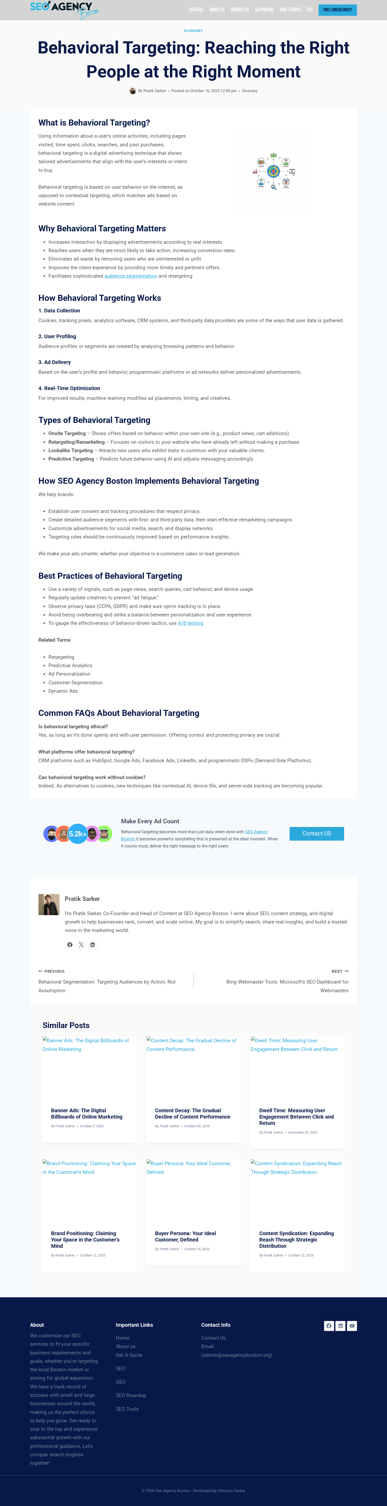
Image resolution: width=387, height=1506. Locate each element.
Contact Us (240, 10)
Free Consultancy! (337, 10)
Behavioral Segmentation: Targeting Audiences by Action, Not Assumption (107, 981)
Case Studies (290, 10)
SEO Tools (127, 1409)
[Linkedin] (340, 1326)
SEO (120, 1368)
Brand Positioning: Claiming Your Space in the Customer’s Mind (85, 1239)
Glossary (193, 31)
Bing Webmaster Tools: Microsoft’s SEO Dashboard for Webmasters (287, 981)
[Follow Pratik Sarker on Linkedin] (92, 945)
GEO (310, 10)
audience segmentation (131, 276)
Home (123, 1338)
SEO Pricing (264, 10)
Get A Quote (129, 1355)
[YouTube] (352, 1326)
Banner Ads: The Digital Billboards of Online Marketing (86, 1113)
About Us (217, 10)
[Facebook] (329, 1326)
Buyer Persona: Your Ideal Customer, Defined (185, 1236)
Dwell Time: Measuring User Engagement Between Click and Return (296, 1116)
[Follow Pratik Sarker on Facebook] (70, 945)
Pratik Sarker (154, 90)
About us (126, 1346)
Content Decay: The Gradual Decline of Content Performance (192, 1113)
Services (196, 10)
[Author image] (133, 91)
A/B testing (190, 623)
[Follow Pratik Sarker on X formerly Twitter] (81, 945)
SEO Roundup (131, 1395)
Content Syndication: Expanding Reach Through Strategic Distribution (296, 1239)
